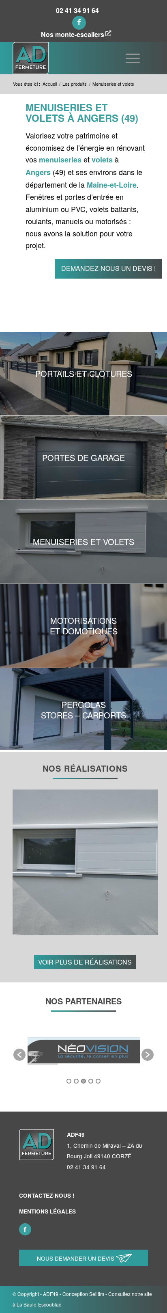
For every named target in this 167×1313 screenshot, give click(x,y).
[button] (19, 1055)
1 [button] (68, 1081)
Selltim (96, 1293)
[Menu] (132, 58)
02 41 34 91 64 (77, 10)
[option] (92, 1051)
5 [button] (98, 1081)
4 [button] (90, 1081)
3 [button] (83, 1081)
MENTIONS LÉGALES (47, 1211)
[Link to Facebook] (79, 23)
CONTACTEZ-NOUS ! (47, 1195)
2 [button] (76, 1081)
